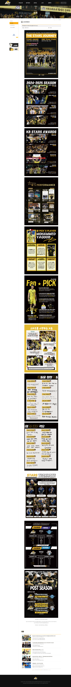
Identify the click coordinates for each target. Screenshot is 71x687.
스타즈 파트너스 (12, 25)
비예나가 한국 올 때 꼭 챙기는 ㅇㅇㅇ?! (37, 649)
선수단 (35, 3)
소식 (42, 3)
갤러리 (49, 3)
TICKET (57, 2)
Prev (17, 37)
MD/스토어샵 (63, 2)
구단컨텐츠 (11, 23)
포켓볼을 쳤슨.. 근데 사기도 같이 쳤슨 (37, 663)
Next (16, 37)
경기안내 (28, 3)
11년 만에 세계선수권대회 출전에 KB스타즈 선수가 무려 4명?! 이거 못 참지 (43, 642)
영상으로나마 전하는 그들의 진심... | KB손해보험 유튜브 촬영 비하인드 (42, 656)
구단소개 (21, 3)
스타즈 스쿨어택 (12, 27)
